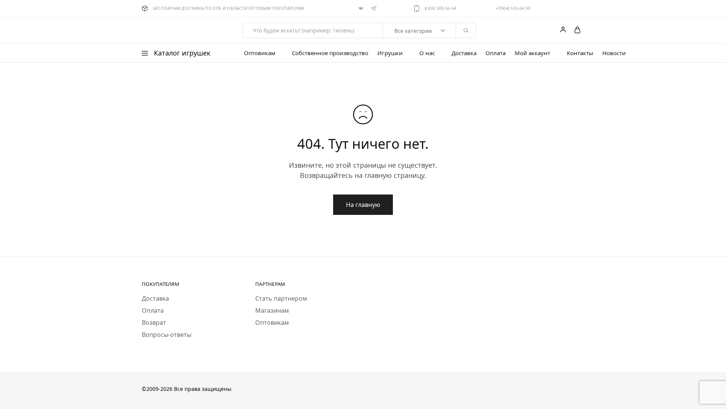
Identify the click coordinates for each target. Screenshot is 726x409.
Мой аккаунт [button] (532, 53)
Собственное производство (330, 53)
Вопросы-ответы (166, 334)
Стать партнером (281, 298)
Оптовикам (272, 322)
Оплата (496, 53)
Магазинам (272, 310)
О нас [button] (427, 53)
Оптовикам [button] (259, 53)
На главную (363, 205)
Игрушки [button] (390, 53)
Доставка (463, 53)
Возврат (154, 322)
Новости (614, 53)
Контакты (580, 53)
